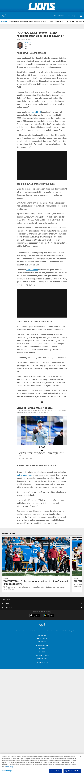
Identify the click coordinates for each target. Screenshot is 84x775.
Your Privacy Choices (42, 655)
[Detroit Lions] (42, 625)
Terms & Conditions (42, 645)
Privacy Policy (42, 638)
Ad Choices (42, 652)
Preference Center (42, 662)
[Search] (77, 15)
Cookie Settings (42, 658)
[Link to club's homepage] (4, 14)
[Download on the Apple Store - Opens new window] (34, 615)
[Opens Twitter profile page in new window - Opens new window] (26, 47)
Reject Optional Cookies (72, 771)
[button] (42, 165)
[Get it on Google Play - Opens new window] (48, 616)
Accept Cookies (56, 771)
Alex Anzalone (32, 269)
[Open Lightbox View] (42, 438)
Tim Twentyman (29, 43)
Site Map (42, 648)
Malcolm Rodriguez (25, 475)
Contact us (42, 635)
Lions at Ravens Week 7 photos (35, 407)
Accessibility (42, 641)
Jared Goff (36, 112)
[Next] (51, 447)
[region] (42, 764)
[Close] (80, 757)
